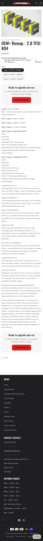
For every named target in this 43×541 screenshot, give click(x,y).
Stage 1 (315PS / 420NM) (13, 70)
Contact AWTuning (21, 100)
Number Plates (9, 398)
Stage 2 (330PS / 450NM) (13, 74)
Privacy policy (10, 536)
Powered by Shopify (22, 533)
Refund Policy (9, 421)
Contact (7, 407)
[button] (2, 3)
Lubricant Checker (10, 430)
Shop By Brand (9, 389)
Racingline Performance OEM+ (14, 394)
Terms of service (21, 536)
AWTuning (13, 533)
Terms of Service (10, 425)
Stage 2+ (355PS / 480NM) (13, 79)
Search (6, 412)
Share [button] (6, 358)
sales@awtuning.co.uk (12, 451)
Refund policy (34, 533)
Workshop (7, 403)
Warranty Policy (9, 416)
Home (6, 385)
